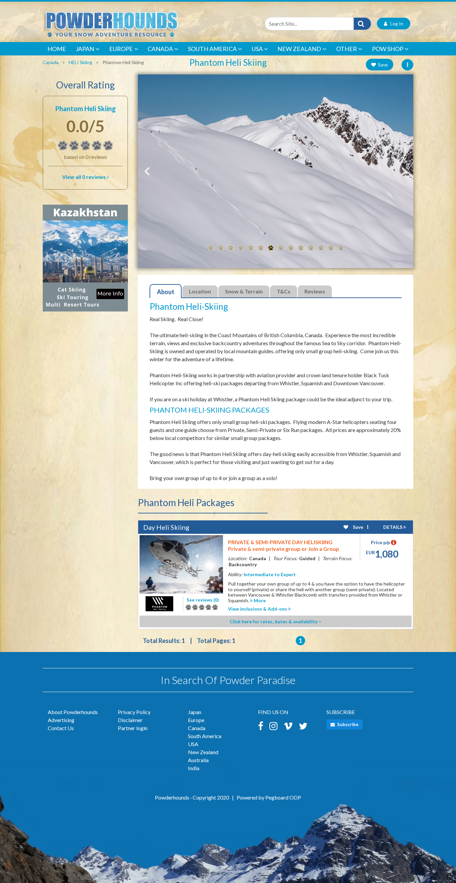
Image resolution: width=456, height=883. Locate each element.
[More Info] (85, 261)
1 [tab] (210, 248)
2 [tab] (220, 248)
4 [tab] (240, 248)
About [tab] (165, 291)
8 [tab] (280, 248)
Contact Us (61, 728)
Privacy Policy (134, 712)
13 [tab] (330, 248)
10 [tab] (300, 248)
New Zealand (299, 48)
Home (56, 48)
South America (212, 48)
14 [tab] (340, 248)
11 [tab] (310, 248)
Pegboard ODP (283, 797)
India (193, 768)
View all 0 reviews (84, 177)
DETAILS (393, 527)
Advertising (61, 720)
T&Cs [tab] (283, 291)
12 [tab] (320, 248)
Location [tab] (200, 291)
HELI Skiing (80, 62)
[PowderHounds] (133, 23)
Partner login (133, 728)
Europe (121, 48)
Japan (85, 48)
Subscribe (347, 724)
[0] (62, 145)
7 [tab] (270, 248)
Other (346, 48)
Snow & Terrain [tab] (244, 291)
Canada (160, 48)
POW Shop (387, 48)
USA (257, 48)
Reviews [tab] (314, 291)
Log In (395, 23)
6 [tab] (260, 248)
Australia (198, 760)
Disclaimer (130, 720)
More (259, 600)
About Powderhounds (73, 712)
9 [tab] (290, 248)
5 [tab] (250, 248)
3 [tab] (230, 248)
